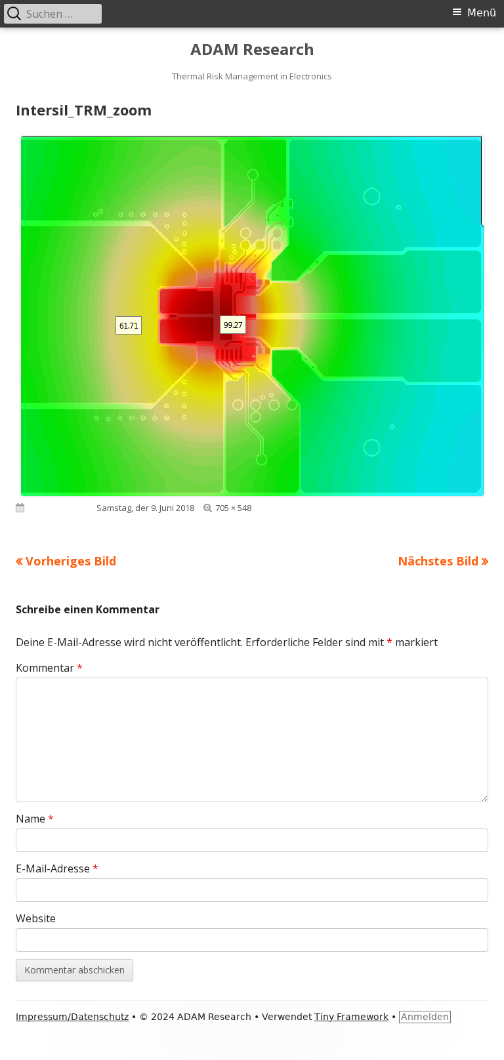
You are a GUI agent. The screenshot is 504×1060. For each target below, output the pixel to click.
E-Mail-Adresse (57, 868)
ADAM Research (252, 49)
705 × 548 (233, 508)
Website (36, 918)
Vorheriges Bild (71, 561)
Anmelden (425, 1016)
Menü (481, 13)
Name (35, 818)
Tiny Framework (351, 1016)
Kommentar (49, 668)
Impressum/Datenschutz (72, 1016)
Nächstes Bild (438, 561)
